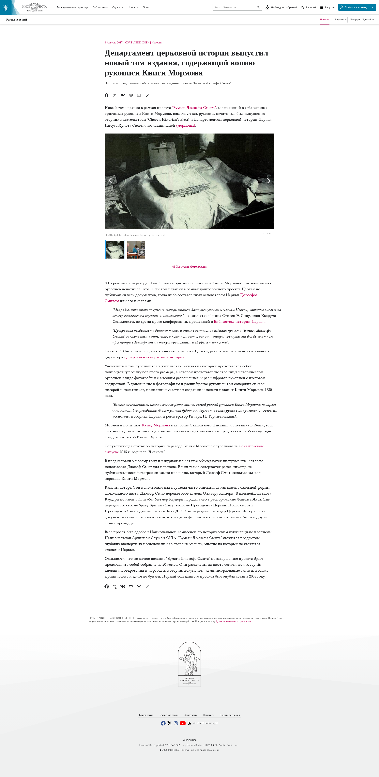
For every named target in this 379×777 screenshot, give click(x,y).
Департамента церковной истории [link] (154, 357)
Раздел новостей (16, 19)
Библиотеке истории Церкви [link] (239, 321)
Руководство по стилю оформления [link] (233, 621)
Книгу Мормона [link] (156, 425)
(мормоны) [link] (185, 125)
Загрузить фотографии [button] (191, 266)
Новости (324, 19)
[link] (107, 586)
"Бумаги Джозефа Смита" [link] (194, 107)
